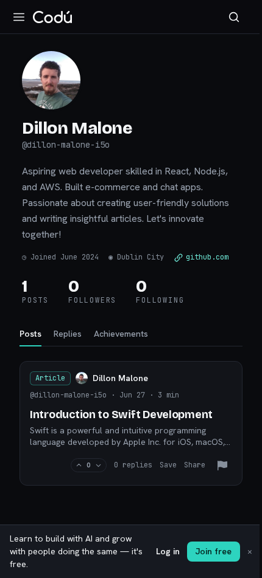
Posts (30, 333)
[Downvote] (98, 465)
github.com (207, 257)
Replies (68, 333)
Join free (214, 551)
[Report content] (222, 465)
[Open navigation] (19, 17)
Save (168, 465)
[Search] (234, 17)
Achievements (121, 333)
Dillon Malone (120, 378)
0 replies (133, 465)
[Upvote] (79, 465)
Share (194, 465)
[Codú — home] (52, 17)
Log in (168, 551)
